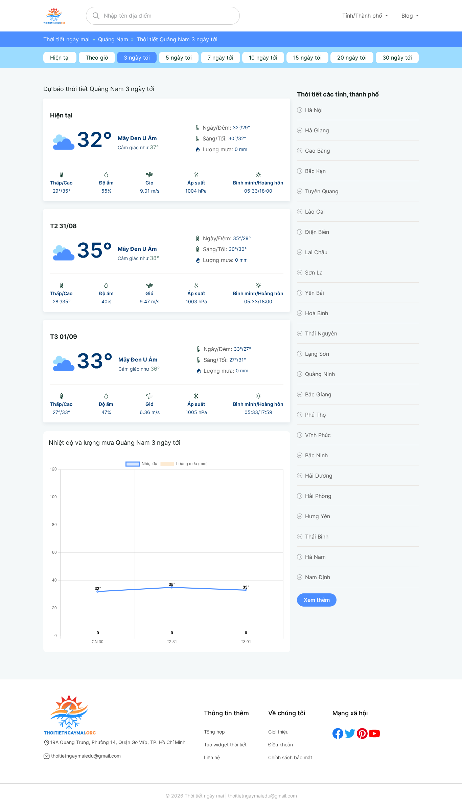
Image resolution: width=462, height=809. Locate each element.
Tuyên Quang (322, 191)
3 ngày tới (137, 57)
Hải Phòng (318, 496)
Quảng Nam (113, 39)
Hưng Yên (317, 516)
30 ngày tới (397, 57)
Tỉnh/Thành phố (363, 15)
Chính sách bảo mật (290, 757)
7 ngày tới (220, 57)
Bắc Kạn (315, 171)
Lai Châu (316, 252)
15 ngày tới (307, 57)
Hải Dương (318, 475)
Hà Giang (317, 130)
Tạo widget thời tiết (225, 744)
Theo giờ (97, 57)
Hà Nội (314, 110)
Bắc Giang (318, 394)
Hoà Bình (316, 313)
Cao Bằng (317, 150)
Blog (408, 15)
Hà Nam (315, 556)
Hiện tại (60, 57)
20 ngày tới (352, 57)
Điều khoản (280, 744)
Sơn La (314, 272)
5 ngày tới (179, 57)
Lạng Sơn (317, 353)
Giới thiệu (278, 732)
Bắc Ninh (316, 455)
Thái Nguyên (321, 333)
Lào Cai (315, 211)
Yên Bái (314, 292)
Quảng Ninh (320, 374)
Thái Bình (316, 536)
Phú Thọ (315, 414)
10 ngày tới (263, 57)
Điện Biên (317, 231)
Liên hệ (212, 757)
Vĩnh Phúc (318, 435)
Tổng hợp (214, 732)
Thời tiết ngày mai (66, 39)
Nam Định (317, 577)
